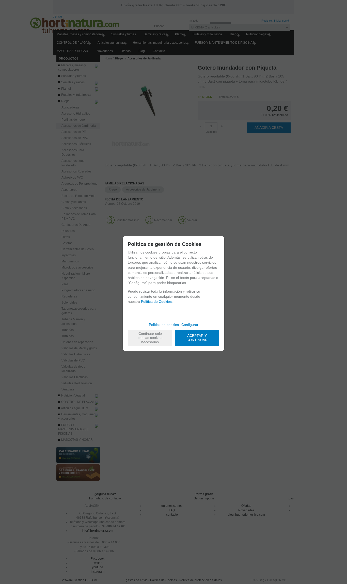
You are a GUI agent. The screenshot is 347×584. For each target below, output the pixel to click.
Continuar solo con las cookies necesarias (150, 338)
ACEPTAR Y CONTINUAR (197, 338)
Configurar (189, 325)
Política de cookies (164, 325)
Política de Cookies (156, 301)
